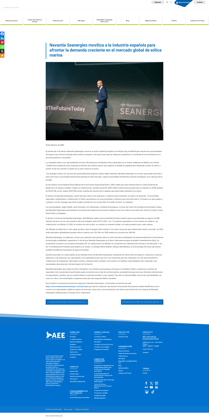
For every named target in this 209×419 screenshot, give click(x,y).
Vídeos (174, 21)
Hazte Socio (74, 352)
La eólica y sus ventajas (101, 347)
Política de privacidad (54, 409)
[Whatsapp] (2, 47)
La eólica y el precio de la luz (103, 344)
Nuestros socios (75, 347)
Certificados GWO (100, 395)
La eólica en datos (100, 337)
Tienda (145, 373)
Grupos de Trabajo (76, 349)
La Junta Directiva (75, 339)
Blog (127, 21)
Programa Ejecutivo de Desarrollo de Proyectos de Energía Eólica (103, 375)
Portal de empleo (75, 354)
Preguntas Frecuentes (101, 349)
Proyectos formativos (101, 390)
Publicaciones (58, 21)
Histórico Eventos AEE (77, 376)
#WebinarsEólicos (100, 398)
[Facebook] (2, 34)
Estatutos (73, 344)
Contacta (199, 2)
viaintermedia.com (55, 416)
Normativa (97, 342)
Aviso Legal (68, 409)
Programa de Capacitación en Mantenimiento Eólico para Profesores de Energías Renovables (104, 368)
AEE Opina (81, 21)
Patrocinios (73, 379)
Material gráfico (151, 21)
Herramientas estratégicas (103, 339)
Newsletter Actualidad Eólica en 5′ (104, 21)
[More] (2, 55)
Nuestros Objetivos (76, 342)
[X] (2, 51)
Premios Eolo (74, 374)
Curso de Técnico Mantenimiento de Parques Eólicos (103, 386)
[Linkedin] (2, 38)
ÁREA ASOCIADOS (184, 2)
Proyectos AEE (123, 337)
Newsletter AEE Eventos (77, 381)
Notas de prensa (11, 21)
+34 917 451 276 (148, 349)
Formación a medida (100, 393)
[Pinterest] (2, 42)
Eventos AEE (74, 371)
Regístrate (157, 2)
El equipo (73, 337)
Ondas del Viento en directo (35, 21)
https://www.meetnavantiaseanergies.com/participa (67, 286)
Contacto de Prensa (197, 21)
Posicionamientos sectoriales (79, 397)
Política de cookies (82, 409)
